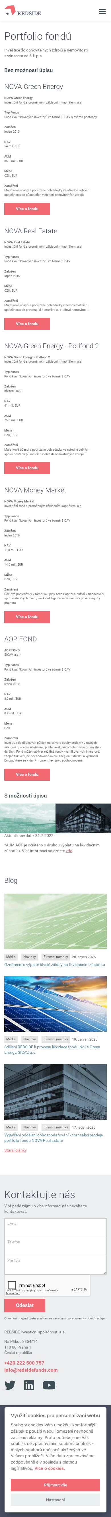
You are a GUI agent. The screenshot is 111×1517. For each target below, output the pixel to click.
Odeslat (25, 1305)
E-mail (12, 1223)
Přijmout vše (55, 1485)
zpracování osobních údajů (86, 1318)
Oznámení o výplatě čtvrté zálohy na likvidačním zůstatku (54, 964)
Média (11, 957)
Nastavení (55, 1500)
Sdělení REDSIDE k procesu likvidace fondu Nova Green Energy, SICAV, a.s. (52, 1050)
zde (69, 850)
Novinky (29, 957)
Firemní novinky (56, 957)
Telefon (13, 1242)
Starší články (15, 1150)
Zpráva (13, 1260)
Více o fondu (27, 208)
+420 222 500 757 (24, 1363)
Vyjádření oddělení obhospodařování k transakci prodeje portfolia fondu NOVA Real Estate (53, 1138)
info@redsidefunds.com (31, 1370)
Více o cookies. (49, 1468)
